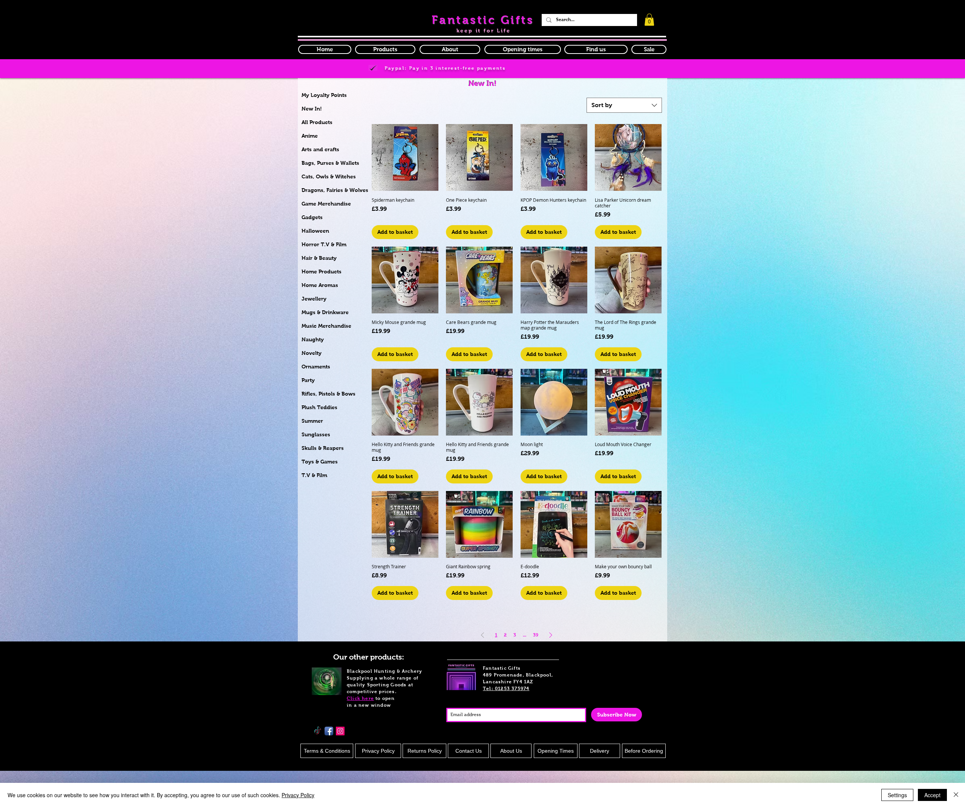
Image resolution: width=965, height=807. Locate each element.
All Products (317, 122)
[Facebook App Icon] (329, 731)
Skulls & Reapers (323, 448)
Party (308, 380)
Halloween (315, 231)
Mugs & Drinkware (325, 312)
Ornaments (316, 367)
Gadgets (312, 217)
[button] (522, 49)
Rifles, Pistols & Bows (328, 394)
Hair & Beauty (319, 258)
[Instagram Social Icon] (340, 731)
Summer (312, 421)
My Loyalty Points (324, 95)
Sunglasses (316, 434)
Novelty (312, 353)
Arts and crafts (320, 149)
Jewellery (314, 299)
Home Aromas (320, 285)
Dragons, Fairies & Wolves (335, 190)
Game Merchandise (326, 204)
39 (535, 635)
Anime (310, 136)
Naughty (313, 339)
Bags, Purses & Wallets (330, 163)
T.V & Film (314, 475)
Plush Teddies (319, 407)
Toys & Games (320, 462)
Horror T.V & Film (324, 244)
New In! (312, 109)
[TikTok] (317, 731)
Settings (897, 795)
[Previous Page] (482, 635)
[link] (649, 20)
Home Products (322, 271)
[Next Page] (550, 635)
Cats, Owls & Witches (329, 176)
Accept (932, 795)
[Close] (955, 795)
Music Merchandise (326, 326)
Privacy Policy (298, 795)
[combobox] (624, 105)
